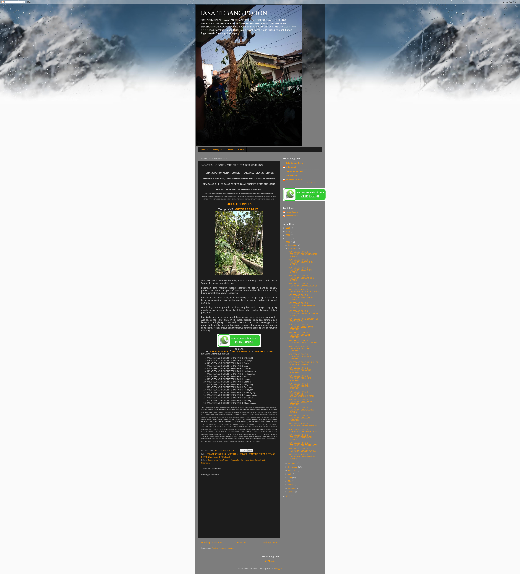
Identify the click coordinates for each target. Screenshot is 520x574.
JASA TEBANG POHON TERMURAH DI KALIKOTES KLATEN (301, 410)
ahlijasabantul (292, 216)
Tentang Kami (218, 149)
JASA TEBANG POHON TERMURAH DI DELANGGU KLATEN (301, 278)
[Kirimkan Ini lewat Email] (241, 450)
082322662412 (247, 209)
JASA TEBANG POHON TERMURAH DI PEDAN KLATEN (302, 444)
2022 (288, 235)
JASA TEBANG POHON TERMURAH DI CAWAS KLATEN (303, 285)
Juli (290, 474)
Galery (231, 149)
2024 (288, 231)
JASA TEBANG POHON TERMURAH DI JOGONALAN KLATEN (301, 305)
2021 (288, 239)
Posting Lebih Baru (212, 542)
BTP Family (270, 561)
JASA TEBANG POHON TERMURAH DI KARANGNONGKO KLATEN (301, 394)
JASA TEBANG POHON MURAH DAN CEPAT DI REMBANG (232, 454)
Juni (290, 478)
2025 (288, 228)
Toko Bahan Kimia (294, 163)
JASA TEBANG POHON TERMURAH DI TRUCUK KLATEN (303, 290)
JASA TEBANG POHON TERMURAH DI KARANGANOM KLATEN (302, 254)
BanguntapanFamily (295, 171)
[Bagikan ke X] (246, 450)
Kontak (241, 149)
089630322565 (219, 351)
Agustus (292, 470)
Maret (291, 485)
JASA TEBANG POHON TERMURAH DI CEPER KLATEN (302, 430)
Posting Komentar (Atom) (223, 548)
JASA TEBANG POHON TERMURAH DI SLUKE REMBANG (298, 348)
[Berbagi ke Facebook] (248, 450)
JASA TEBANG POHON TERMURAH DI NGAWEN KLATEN (300, 437)
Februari (292, 488)
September (293, 467)
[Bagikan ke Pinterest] (251, 450)
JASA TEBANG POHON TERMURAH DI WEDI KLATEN (302, 450)
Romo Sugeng (292, 212)
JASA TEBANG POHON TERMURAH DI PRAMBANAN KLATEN (301, 456)
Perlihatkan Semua (313, 183)
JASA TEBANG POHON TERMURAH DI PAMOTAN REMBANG (300, 402)
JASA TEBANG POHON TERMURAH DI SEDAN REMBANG (299, 335)
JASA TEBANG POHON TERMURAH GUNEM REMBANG (303, 425)
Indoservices (292, 175)
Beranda (204, 149)
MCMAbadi (291, 167)
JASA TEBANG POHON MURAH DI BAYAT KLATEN (303, 320)
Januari (291, 492)
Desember (293, 245)
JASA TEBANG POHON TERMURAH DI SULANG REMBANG (299, 356)
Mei (290, 481)
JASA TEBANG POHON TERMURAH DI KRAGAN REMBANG (299, 386)
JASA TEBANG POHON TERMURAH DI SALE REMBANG (303, 342)
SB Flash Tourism (294, 180)
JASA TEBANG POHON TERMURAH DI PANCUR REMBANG (299, 370)
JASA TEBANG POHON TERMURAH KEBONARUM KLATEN (300, 297)
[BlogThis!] (243, 450)
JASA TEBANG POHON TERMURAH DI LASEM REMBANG (299, 418)
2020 (288, 242)
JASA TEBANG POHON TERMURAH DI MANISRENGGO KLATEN (303, 313)
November (293, 249)
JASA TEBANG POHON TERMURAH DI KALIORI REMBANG (299, 378)
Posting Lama (269, 542)
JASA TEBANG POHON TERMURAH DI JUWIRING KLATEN (300, 262)
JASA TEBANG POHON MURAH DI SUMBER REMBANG (303, 363)
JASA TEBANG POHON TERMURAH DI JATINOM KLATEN (300, 270)
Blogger (278, 569)
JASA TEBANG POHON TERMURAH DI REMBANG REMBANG (300, 327)
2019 (288, 496)
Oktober (292, 463)
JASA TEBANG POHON (233, 12)
